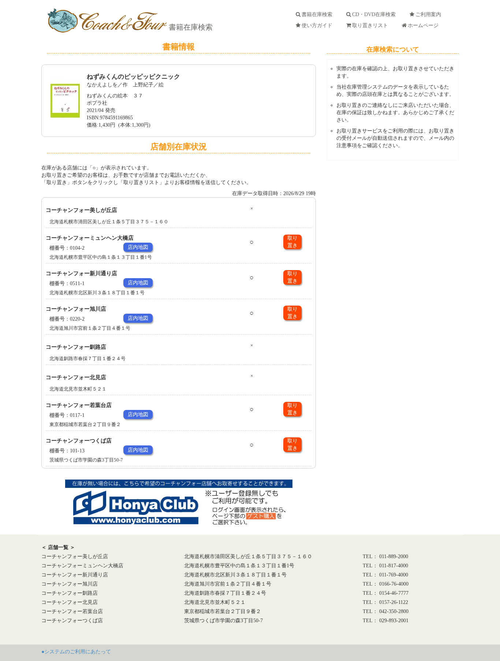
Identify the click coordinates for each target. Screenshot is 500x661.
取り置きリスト (371, 25)
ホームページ (424, 25)
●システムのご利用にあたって (76, 651)
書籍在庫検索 (190, 27)
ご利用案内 (429, 14)
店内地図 (138, 247)
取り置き (292, 241)
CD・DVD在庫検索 (375, 14)
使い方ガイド (318, 25)
